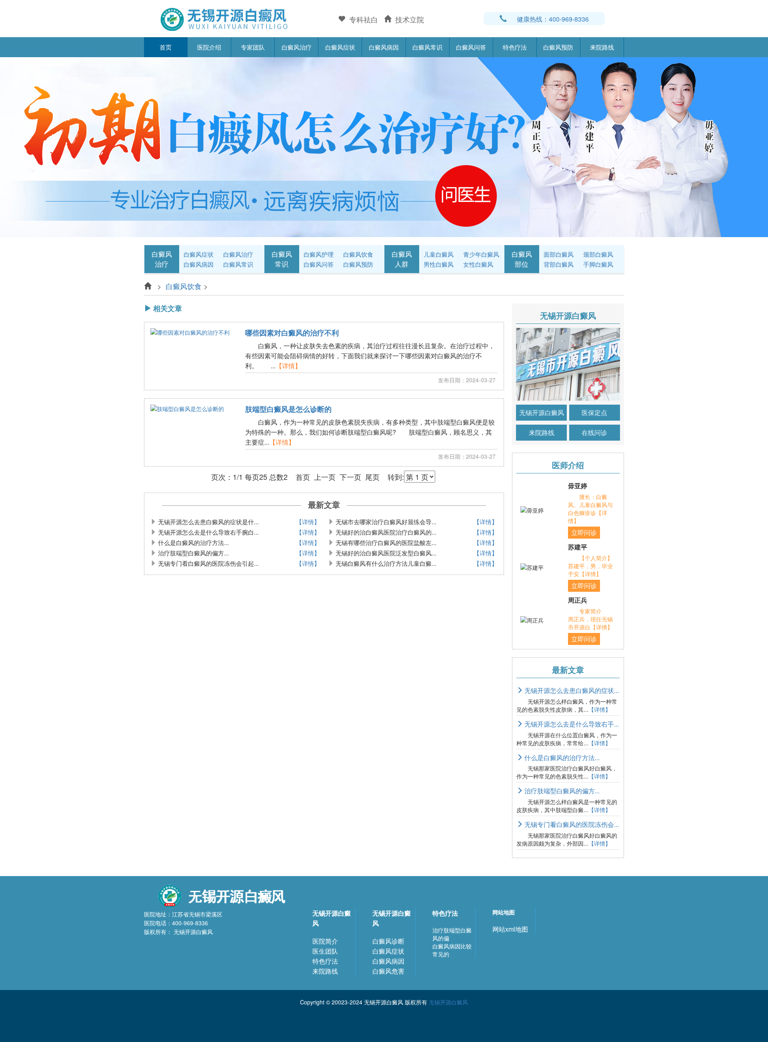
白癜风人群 (402, 258)
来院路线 (602, 47)
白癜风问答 (471, 47)
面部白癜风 (559, 254)
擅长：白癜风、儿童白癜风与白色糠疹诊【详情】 (590, 509)
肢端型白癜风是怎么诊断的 (288, 409)
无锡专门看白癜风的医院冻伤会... (571, 824)
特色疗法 (515, 47)
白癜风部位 (522, 258)
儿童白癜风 (439, 254)
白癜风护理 (319, 254)
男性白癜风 (439, 264)
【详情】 (288, 365)
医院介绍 (209, 47)
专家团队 (253, 47)
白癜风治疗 (297, 47)
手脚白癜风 (598, 264)
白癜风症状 (340, 47)
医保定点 (594, 412)
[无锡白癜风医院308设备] (384, 146)
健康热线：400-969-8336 (553, 19)
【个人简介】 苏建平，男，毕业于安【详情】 (596, 566)
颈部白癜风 (598, 254)
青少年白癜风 (481, 254)
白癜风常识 (427, 47)
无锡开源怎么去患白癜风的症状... (571, 690)
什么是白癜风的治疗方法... (561, 757)
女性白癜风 (478, 264)
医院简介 (325, 941)
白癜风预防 (558, 47)
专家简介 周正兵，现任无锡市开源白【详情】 (590, 619)
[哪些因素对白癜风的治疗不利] (190, 356)
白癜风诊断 (388, 941)
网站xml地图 (510, 929)
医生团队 (325, 951)
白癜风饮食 (358, 254)
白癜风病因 (384, 47)
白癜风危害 (388, 971)
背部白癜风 (559, 264)
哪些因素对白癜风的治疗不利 (292, 333)
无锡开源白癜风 (541, 412)
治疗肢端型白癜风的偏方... (561, 790)
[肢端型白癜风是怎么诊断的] (187, 433)
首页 (166, 47)
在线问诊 (594, 432)
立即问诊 (584, 532)
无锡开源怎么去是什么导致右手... (571, 724)
